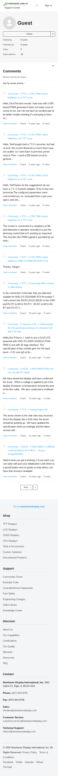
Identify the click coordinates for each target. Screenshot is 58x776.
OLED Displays (11, 535)
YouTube (7, 767)
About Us (8, 629)
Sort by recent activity (13, 83)
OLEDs (25, 369)
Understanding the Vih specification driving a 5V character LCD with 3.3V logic (30, 328)
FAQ (5, 663)
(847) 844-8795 (20, 693)
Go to (29, 506)
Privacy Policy (29, 752)
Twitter (19, 762)
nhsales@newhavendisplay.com (20, 710)
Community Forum (13, 576)
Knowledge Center (12, 610)
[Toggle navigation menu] (37, 6)
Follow (29, 34)
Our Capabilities (11, 635)
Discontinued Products (15, 557)
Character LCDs (29, 324)
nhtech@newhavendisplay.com (19, 731)
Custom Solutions (12, 552)
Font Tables (9, 593)
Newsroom (9, 657)
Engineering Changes (14, 599)
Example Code (11, 582)
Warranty (7, 652)
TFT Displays (10, 523)
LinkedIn (29, 762)
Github (39, 762)
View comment (10, 123)
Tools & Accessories (13, 546)
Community (13, 94)
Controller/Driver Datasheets (18, 588)
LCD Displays (10, 529)
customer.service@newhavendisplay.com (25, 721)
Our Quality (9, 646)
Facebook (8, 762)
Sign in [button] (48, 5)
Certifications (10, 640)
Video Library (10, 604)
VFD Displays (10, 540)
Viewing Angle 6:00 (38, 409)
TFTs (24, 94)
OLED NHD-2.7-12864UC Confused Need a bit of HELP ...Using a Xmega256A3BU (31, 450)
